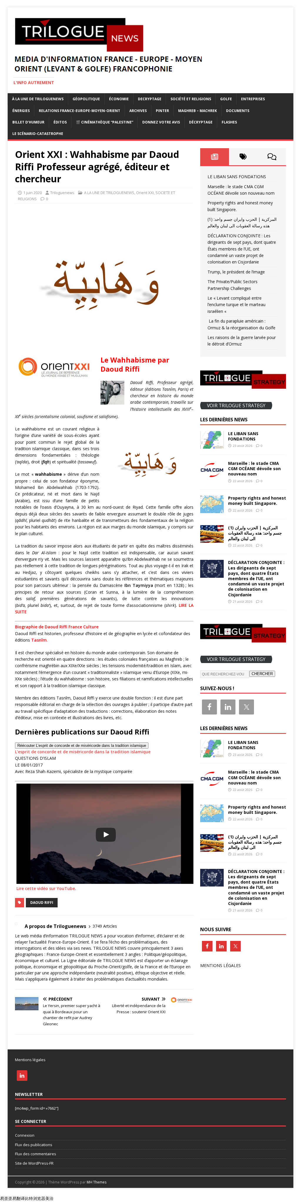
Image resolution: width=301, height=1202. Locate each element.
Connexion (24, 1135)
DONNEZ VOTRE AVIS (161, 122)
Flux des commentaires (35, 1153)
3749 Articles (105, 926)
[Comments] (271, 156)
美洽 (49, 1198)
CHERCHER (262, 674)
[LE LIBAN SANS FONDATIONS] (212, 445)
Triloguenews (62, 192)
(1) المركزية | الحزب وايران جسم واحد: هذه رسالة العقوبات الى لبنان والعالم (255, 533)
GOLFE (226, 98)
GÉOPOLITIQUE (86, 98)
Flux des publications (33, 1144)
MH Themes (96, 1182)
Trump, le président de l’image (236, 272)
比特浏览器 (35, 1198)
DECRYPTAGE (149, 98)
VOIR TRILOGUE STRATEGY (236, 405)
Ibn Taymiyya (138, 585)
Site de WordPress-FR (34, 1163)
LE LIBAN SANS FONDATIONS (237, 176)
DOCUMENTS (237, 110)
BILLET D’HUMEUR (28, 122)
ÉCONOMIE (119, 98)
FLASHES (229, 122)
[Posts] (214, 156)
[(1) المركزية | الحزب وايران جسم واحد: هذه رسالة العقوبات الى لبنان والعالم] (212, 539)
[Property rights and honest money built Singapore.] (212, 509)
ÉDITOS (60, 122)
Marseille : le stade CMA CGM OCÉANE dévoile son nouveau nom (254, 468)
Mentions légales (30, 1059)
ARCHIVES (138, 110)
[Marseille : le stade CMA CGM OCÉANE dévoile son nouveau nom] (212, 475)
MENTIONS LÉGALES (220, 965)
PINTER (162, 110)
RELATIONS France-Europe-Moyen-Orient (79, 110)
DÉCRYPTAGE (201, 122)
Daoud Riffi (41, 902)
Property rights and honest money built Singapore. (257, 500)
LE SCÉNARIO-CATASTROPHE (37, 133)
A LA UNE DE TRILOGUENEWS (109, 192)
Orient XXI (145, 192)
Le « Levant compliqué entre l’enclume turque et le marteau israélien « (236, 304)
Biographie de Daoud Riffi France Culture (56, 627)
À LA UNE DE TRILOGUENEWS (37, 98)
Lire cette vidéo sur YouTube (45, 888)
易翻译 (18, 1198)
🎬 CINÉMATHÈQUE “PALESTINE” (104, 122)
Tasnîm (39, 640)
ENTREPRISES (253, 98)
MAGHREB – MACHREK (197, 110)
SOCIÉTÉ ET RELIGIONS (190, 98)
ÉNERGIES (21, 110)
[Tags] (243, 156)
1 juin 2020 (32, 192)
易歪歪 (6, 1198)
